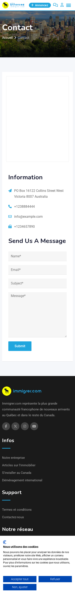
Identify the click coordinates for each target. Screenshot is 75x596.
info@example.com (28, 217)
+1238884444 (24, 207)
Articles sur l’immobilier (18, 465)
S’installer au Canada (16, 473)
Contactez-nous (13, 517)
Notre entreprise (13, 458)
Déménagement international (22, 480)
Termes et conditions (17, 510)
